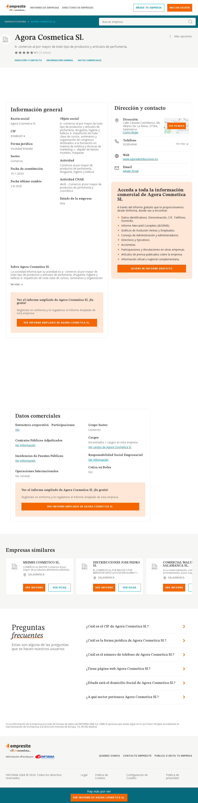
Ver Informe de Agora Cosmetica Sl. (99, 797)
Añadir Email (130, 171)
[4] (28, 52)
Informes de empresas (44, 7)
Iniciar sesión (180, 7)
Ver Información (25, 445)
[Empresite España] (17, 8)
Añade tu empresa (149, 7)
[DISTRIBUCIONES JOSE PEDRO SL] (84, 566)
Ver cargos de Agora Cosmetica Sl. (109, 447)
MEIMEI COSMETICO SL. (41, 562)
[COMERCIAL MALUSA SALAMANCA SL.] (154, 566)
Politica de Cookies (101, 776)
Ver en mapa (176, 126)
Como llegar (130, 132)
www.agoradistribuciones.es (140, 159)
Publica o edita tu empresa (173, 755)
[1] (17, 52)
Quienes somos (109, 755)
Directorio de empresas (77, 7)
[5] (32, 52)
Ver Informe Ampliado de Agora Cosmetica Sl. (57, 322)
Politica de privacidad (172, 776)
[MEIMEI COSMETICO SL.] (14, 566)
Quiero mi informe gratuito (151, 268)
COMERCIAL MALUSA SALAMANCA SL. (179, 564)
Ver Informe (34, 587)
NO (17, 430)
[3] (24, 52)
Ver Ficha (59, 587)
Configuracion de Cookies (137, 776)
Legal (84, 775)
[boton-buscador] (190, 22)
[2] (20, 52)
